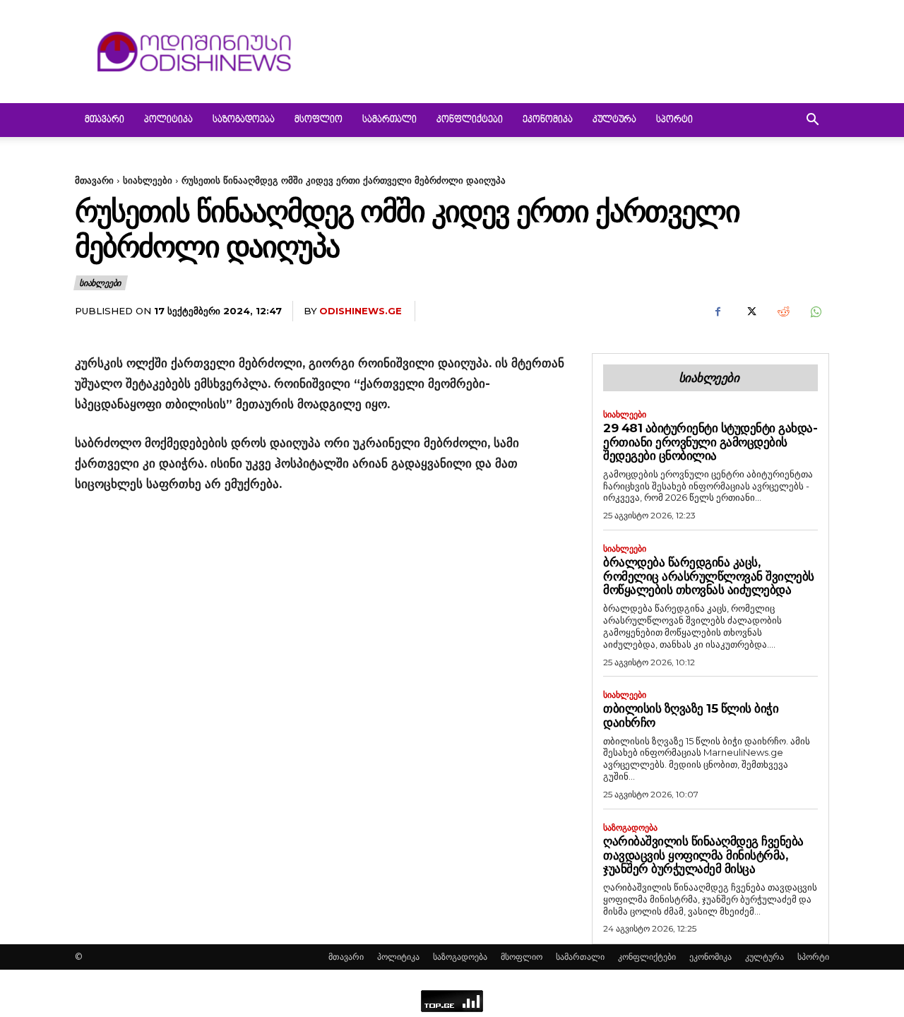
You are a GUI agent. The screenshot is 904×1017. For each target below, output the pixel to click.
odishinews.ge (360, 310)
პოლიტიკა (168, 120)
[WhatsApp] (815, 311)
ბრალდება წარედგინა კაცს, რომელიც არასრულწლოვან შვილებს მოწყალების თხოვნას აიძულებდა (708, 576)
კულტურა (614, 120)
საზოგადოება (244, 120)
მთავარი (104, 120)
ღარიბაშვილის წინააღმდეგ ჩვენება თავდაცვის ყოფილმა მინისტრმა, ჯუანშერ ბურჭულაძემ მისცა (703, 855)
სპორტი (674, 120)
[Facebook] (717, 311)
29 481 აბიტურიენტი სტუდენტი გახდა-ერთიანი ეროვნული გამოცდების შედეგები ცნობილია (710, 442)
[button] (812, 121)
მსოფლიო (319, 120)
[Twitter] (750, 311)
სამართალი (389, 120)
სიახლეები (147, 180)
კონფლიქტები (469, 120)
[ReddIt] (782, 311)
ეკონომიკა (548, 120)
